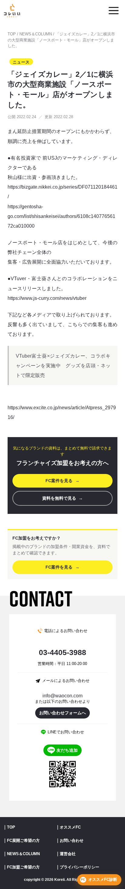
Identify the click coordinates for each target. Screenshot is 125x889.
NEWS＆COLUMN (35, 34)
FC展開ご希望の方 (23, 840)
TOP (12, 34)
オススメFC (70, 827)
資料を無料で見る (62, 498)
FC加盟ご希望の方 (23, 867)
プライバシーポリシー (79, 867)
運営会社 (68, 854)
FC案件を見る (62, 480)
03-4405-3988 (62, 652)
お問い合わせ (71, 840)
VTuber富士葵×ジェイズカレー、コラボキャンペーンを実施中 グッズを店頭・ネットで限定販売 (63, 365)
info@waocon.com (62, 695)
